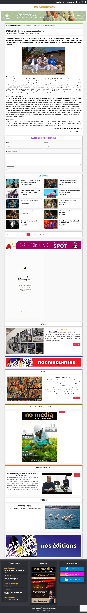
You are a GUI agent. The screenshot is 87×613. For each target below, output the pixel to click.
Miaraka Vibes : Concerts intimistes (67, 201)
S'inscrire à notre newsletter (64, 2)
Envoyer (10, 168)
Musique (18, 25)
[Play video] (56, 483)
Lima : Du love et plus (28, 211)
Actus (43, 324)
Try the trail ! (8, 586)
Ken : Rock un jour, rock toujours (29, 221)
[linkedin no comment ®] (79, 2)
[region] (62, 337)
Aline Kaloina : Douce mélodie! (66, 211)
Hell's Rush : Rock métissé (30, 201)
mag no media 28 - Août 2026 (43, 407)
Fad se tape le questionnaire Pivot (14, 571)
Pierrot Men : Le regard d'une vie (62, 332)
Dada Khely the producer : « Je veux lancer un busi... (68, 181)
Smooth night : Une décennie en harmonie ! (69, 221)
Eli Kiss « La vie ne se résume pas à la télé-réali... (69, 191)
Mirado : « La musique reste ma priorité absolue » (30, 181)
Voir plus (76, 344)
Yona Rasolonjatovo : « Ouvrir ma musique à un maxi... (31, 191)
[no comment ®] (85, 2)
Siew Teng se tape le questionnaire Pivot (11, 579)
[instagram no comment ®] (82, 2)
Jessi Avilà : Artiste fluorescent (14, 600)
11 (40, 234)
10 (37, 234)
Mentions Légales (43, 610)
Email (46, 142)
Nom (8, 142)
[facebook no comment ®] (76, 2)
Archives (15, 563)
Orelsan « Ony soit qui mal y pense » (14, 593)
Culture (11, 25)
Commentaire (11, 152)
